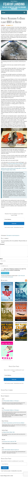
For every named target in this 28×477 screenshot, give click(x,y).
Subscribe (5, 467)
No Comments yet (9, 25)
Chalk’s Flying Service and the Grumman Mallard (13, 422)
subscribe (7, 270)
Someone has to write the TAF (9, 441)
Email (1, 263)
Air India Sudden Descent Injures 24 (11, 449)
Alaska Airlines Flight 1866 (9, 432)
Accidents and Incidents (13, 235)
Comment (2, 244)
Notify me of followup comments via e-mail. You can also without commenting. (13, 269)
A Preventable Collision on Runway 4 (11, 400)
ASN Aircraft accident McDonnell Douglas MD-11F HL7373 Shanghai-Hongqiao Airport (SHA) (13, 169)
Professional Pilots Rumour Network (15, 163)
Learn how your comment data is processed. (13, 276)
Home (3, 12)
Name (1, 258)
